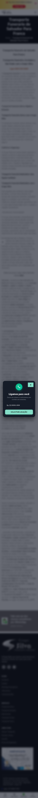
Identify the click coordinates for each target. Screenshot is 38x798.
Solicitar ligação (19, 412)
